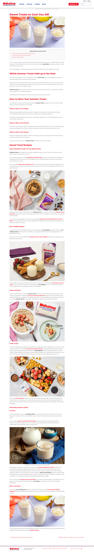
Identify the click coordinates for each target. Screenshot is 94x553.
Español (89, 0)
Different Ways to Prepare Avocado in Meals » (71, 537)
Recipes (21, 4)
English (84, 0)
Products (29, 4)
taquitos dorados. (34, 530)
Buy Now (72, 4)
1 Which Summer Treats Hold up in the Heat (23, 53)
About (44, 4)
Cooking (37, 4)
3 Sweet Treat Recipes (18, 57)
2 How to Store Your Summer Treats (21, 55)
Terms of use (55, 548)
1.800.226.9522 (28, 549)
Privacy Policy (63, 548)
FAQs (50, 548)
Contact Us (45, 548)
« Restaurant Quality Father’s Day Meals (21, 537)
